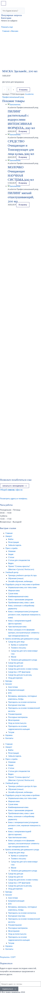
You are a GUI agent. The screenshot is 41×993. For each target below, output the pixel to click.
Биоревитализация (16, 690)
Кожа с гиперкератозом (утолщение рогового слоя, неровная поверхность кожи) (24, 614)
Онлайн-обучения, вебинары (20, 581)
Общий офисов (11, 489)
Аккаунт (8, 536)
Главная (5, 31)
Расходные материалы (18, 717)
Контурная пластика (16, 705)
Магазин (14, 31)
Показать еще (7, 27)
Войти (10, 539)
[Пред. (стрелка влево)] (4, 562)
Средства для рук (15, 663)
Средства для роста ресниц (20, 675)
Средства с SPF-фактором (19, 672)
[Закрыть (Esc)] (33, 2)
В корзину (23, 89)
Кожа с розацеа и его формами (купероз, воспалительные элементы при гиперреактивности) (23, 632)
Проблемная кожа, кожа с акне (21, 602)
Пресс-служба (11, 548)
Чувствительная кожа (17, 626)
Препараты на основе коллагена (22, 702)
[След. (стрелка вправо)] (37, 562)
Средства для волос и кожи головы (23, 669)
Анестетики (13, 687)
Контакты (9, 738)
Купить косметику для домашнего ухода (22, 638)
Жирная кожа (14, 590)
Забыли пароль (14, 545)
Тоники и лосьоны (18, 647)
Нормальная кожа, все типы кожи (22, 587)
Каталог (8, 684)
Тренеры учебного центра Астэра (22, 575)
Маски (13, 656)
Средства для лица (16, 641)
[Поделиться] (28, 2)
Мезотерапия (13, 720)
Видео (11, 563)
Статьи (11, 557)
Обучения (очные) (15, 578)
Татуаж (11, 732)
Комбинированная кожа (18, 596)
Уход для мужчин (15, 678)
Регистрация (13, 542)
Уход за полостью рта (17, 723)
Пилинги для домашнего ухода (24, 660)
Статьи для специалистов (19, 560)
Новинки (11, 551)
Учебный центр (11, 572)
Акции (10, 554)
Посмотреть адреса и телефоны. (14, 498)
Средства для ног (15, 666)
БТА (10, 693)
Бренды (8, 681)
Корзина (8, 735)
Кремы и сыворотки (19, 644)
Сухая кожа (13, 593)
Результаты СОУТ (8, 957)
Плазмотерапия (15, 714)
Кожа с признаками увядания (20, 599)
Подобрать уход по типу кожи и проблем (22, 584)
